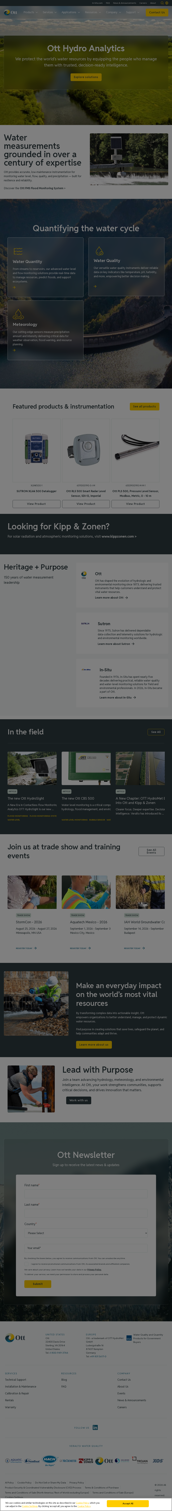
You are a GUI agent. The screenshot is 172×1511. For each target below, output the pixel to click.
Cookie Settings (30, 1506)
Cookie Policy (82, 1502)
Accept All (128, 1503)
